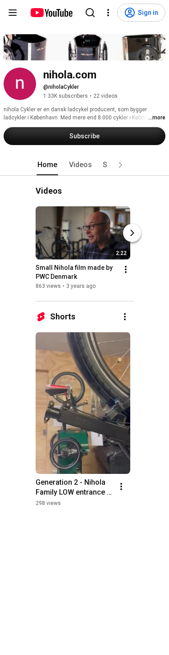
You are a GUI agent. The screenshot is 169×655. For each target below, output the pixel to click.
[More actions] (126, 269)
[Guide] (12, 12)
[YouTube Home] (51, 12)
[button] (120, 165)
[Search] (90, 12)
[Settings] (108, 12)
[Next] (132, 233)
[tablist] (85, 165)
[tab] (47, 165)
